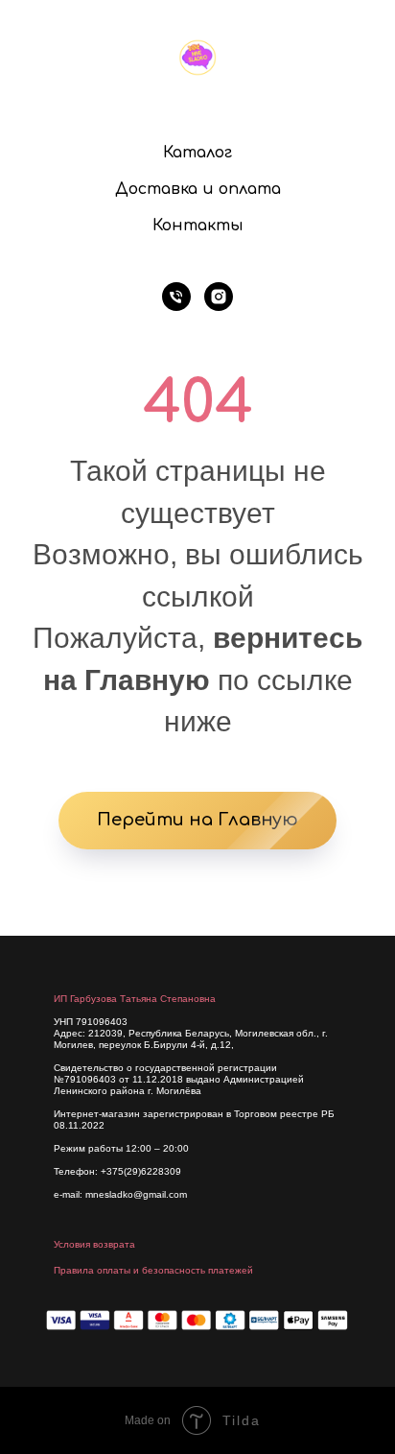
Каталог (197, 152)
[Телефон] (176, 296)
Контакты (198, 225)
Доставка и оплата (198, 189)
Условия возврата (94, 1244)
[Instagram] (218, 296)
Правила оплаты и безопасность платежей (153, 1270)
